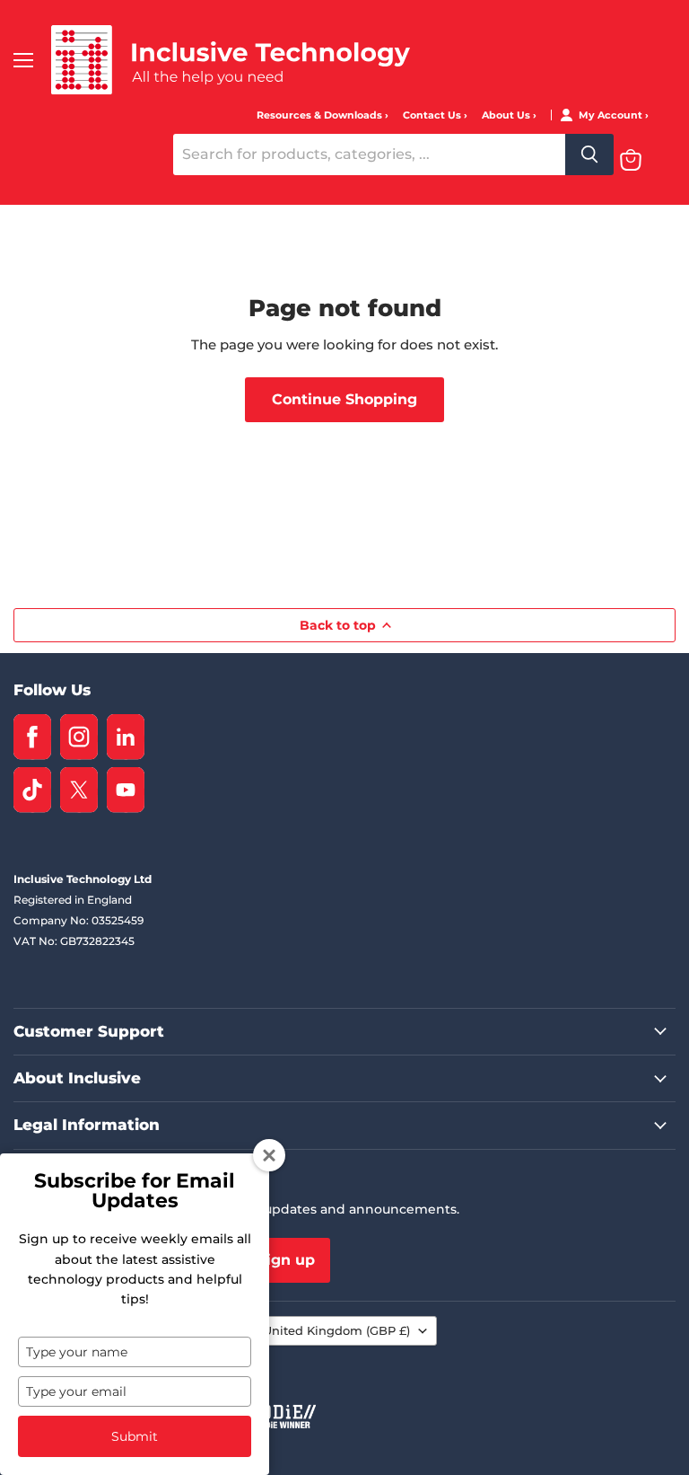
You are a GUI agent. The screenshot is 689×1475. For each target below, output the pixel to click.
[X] (79, 790)
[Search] (589, 154)
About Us (507, 115)
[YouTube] (125, 790)
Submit (134, 1436)
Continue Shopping (344, 399)
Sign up (286, 1259)
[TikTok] (32, 790)
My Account (612, 115)
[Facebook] (32, 737)
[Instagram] (79, 737)
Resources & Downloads (321, 115)
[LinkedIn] (125, 737)
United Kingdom (336, 1330)
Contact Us (433, 115)
